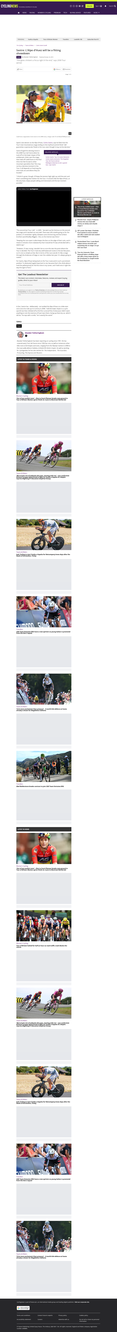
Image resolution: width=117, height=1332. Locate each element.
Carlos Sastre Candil (41, 45)
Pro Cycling (20, 45)
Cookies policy (83, 1315)
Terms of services (40, 290)
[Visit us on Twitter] (74, 6)
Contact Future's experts (45, 1315)
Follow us (58, 69)
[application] (43, 206)
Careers (40, 1319)
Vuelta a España (33, 39)
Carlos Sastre (48, 143)
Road (19, 326)
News (24, 13)
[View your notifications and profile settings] (105, 6)
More (96, 13)
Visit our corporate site (82, 1302)
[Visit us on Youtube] (80, 6)
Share (20, 69)
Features (87, 13)
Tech (65, 13)
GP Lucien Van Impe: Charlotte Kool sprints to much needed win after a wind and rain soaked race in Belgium (88, 233)
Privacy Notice (22, 291)
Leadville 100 (78, 39)
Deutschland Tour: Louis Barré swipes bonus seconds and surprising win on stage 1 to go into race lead (88, 244)
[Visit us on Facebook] (71, 6)
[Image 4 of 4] (67, 104)
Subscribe (89, 6)
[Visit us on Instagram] (77, 6)
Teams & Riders (29, 45)
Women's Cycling (44, 13)
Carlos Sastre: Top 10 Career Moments (57, 157)
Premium (57, 13)
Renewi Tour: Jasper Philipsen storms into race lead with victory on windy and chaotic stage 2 (88, 223)
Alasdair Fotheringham (31, 57)
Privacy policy (62, 1315)
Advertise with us (63, 1319)
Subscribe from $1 (93, 39)
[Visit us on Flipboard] (82, 6)
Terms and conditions (23, 1315)
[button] (112, 6)
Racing (32, 13)
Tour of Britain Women (50, 39)
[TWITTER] (26, 336)
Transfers (66, 39)
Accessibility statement (24, 1319)
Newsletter (68, 69)
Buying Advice (75, 13)
